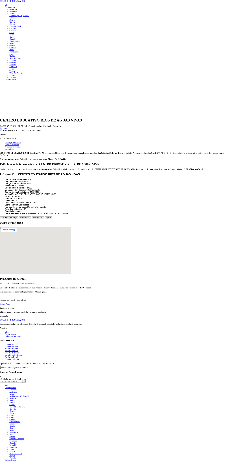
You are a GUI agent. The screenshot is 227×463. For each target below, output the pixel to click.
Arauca (12, 14)
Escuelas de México (12, 353)
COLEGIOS (12, 1)
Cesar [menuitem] (11, 415)
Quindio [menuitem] (12, 443)
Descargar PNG (38, 218)
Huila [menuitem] (11, 430)
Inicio (7, 5)
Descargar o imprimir (13, 143)
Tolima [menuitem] (12, 451)
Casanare (12, 31)
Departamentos (10, 7)
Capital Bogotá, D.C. (17, 26)
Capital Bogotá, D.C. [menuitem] (17, 407)
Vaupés (12, 75)
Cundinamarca (14, 41)
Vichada (12, 77)
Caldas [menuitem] (12, 405)
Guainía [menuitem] (12, 424)
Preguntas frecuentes (12, 147)
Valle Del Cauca (15, 73)
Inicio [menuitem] (7, 386)
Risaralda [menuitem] (12, 445)
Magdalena (13, 52)
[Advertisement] (71, 99)
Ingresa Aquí (5, 304)
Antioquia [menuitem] (13, 392)
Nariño (12, 56)
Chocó (11, 37)
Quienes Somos (10, 79)
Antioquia (13, 11)
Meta (11, 54)
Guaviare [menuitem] (12, 428)
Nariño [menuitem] (12, 437)
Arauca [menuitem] (12, 394)
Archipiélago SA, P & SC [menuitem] (19, 396)
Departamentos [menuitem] (10, 388)
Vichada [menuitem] (12, 458)
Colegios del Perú (11, 344)
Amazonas (13, 9)
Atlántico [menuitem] (12, 398)
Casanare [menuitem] (12, 411)
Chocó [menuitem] (11, 417)
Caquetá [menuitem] (12, 409)
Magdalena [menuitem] (13, 432)
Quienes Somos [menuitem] (10, 460)
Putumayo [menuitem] (13, 441)
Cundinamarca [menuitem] (14, 422)
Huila (11, 50)
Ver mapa (3, 128)
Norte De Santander (16, 58)
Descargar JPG (25, 218)
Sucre (11, 69)
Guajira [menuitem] (12, 426)
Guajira (12, 45)
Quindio (12, 62)
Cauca (11, 33)
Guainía (12, 43)
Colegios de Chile (11, 346)
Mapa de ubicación (12, 145)
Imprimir (48, 218)
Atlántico (12, 18)
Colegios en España (12, 359)
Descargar (4, 218)
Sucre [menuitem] (11, 449)
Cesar (11, 35)
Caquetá (12, 28)
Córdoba (12, 39)
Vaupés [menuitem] (12, 456)
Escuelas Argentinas (12, 349)
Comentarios (9, 149)
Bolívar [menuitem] (12, 400)
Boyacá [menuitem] (12, 403)
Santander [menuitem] (13, 447)
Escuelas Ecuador (11, 351)
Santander (13, 67)
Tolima (12, 71)
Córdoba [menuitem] (12, 420)
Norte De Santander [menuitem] (16, 439)
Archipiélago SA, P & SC (19, 16)
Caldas (12, 24)
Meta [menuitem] (11, 434)
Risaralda (12, 65)
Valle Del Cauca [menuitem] (15, 454)
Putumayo (13, 60)
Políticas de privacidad (13, 336)
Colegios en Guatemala (13, 355)
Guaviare (12, 48)
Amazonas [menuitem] (13, 390)
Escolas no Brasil (11, 357)
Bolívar (12, 20)
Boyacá (12, 22)
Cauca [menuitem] (11, 413)
